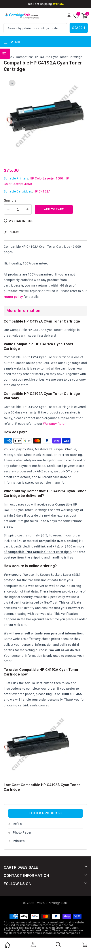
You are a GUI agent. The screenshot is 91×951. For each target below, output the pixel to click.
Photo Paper (22, 832)
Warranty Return (55, 423)
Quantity (10, 200)
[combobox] (35, 28)
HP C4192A (42, 191)
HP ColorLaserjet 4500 (46, 178)
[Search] (58, 944)
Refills (17, 824)
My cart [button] (84, 944)
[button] (84, 16)
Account (33, 944)
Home (7, 945)
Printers (19, 841)
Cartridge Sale (57, 903)
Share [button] (14, 232)
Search (78, 28)
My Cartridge (20, 221)
